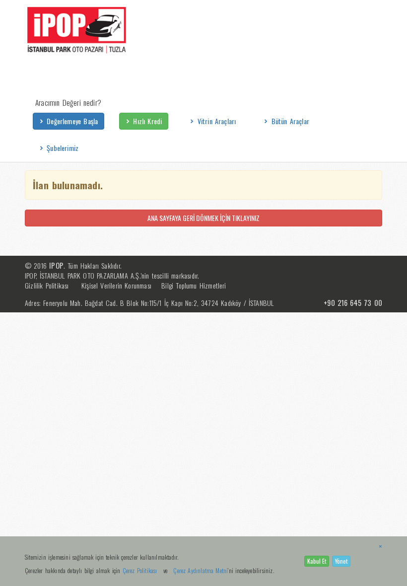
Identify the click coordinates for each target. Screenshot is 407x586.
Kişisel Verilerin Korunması (116, 285)
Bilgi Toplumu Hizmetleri (193, 285)
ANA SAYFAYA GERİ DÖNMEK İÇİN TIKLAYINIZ (203, 218)
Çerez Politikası (140, 570)
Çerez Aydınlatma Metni (200, 570)
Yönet (341, 561)
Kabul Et (316, 561)
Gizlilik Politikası (47, 285)
